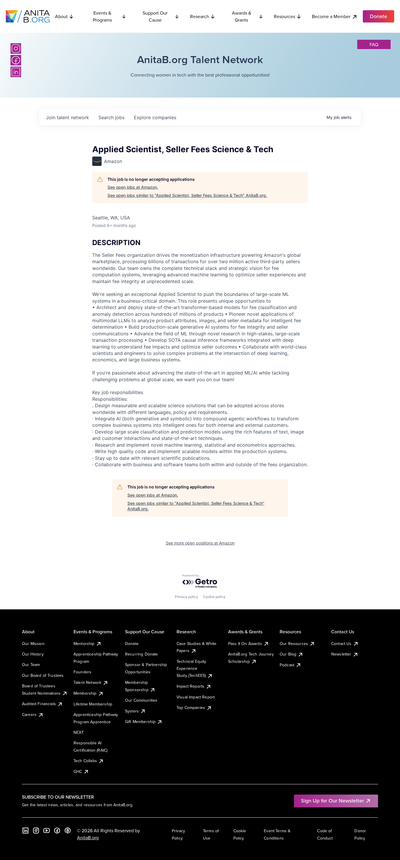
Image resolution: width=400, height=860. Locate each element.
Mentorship (84, 643)
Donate (132, 643)
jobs (111, 117)
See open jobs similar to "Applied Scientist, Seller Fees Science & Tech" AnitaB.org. (187, 195)
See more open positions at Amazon (200, 542)
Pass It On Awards (245, 643)
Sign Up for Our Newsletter (332, 800)
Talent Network (87, 682)
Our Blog (288, 654)
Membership (85, 693)
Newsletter (341, 654)
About (61, 16)
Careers (29, 714)
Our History (33, 654)
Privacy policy (186, 596)
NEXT (78, 732)
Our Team (31, 664)
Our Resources (294, 643)
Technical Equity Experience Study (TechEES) (191, 668)
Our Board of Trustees (43, 675)
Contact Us (341, 643)
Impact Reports (190, 686)
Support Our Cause (155, 16)
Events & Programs (102, 16)
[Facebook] (15, 60)
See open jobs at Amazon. (132, 187)
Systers (132, 711)
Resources (284, 16)
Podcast (287, 665)
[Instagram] (15, 48)
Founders (82, 672)
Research (199, 16)
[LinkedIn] (15, 72)
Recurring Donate (141, 654)
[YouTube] (46, 830)
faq (374, 44)
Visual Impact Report (196, 697)
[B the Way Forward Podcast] (67, 830)
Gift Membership (140, 721)
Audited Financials (39, 704)
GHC (77, 771)
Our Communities (141, 700)
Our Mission (33, 643)
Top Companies (191, 707)
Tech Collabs (85, 761)
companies (155, 117)
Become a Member (331, 16)
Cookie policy (214, 596)
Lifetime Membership (92, 704)
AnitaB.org (88, 837)
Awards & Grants (241, 16)
